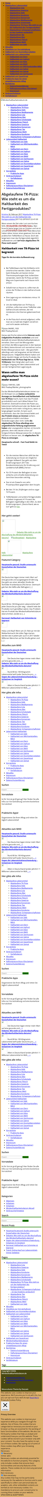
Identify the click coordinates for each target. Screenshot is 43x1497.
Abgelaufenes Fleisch (18, 39)
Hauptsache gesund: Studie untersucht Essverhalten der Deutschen (19, 565)
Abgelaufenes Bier (17, 37)
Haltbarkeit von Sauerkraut (16, 76)
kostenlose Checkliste (21, 808)
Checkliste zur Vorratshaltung (17, 49)
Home (7, 3)
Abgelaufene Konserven (20, 17)
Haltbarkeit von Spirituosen (21, 74)
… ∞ (21, 661)
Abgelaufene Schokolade (20, 22)
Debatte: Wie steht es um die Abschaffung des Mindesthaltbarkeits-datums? (20, 592)
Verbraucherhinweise (15, 1210)
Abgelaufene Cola (17, 8)
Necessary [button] (5, 1451)
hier (18, 506)
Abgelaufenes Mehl (18, 42)
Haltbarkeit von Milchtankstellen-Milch (26, 66)
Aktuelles (9, 47)
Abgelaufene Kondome (19, 15)
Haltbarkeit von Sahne (19, 69)
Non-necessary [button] (7, 1473)
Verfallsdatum (11, 96)
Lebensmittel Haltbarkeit (16, 139)
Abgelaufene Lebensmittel (16, 5)
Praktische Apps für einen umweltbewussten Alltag (16, 79)
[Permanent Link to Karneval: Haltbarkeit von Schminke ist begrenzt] (4, 626)
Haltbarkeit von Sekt (18, 44)
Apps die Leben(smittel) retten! (21, 824)
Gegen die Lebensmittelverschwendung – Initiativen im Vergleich (20, 678)
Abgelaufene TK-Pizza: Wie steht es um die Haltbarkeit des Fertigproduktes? (26, 26)
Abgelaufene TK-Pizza (19, 107)
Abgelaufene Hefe (17, 13)
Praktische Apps (17, 173)
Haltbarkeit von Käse (18, 61)
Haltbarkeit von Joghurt (19, 59)
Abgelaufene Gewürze (19, 10)
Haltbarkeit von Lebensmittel (17, 54)
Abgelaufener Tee (17, 35)
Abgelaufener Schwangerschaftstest (25, 137)
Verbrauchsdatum (13, 93)
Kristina (5, 214)
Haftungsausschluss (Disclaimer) (23, 88)
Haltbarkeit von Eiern (18, 57)
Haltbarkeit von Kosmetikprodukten (20, 52)
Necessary (8, 1453)
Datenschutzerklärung (19, 86)
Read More (34, 1397)
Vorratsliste (11, 171)
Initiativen (10, 1203)
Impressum (14, 91)
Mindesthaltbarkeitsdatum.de (18, 226)
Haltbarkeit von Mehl (18, 64)
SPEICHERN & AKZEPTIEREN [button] (12, 1495)
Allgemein (10, 1201)
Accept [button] (26, 1397)
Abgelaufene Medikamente (21, 20)
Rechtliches (10, 83)
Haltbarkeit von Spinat (19, 71)
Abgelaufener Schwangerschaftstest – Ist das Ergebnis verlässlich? (25, 31)
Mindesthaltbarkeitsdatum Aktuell (20, 1208)
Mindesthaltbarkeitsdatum (17, 1340)
